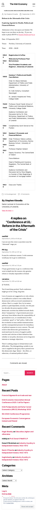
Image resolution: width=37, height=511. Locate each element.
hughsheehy (7, 457)
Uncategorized (11, 194)
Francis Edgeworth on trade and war (17, 395)
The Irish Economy (18, 4)
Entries (6, 494)
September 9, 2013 (28, 14)
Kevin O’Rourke (8, 450)
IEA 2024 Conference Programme (16, 414)
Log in (4, 491)
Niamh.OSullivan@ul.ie (26, 35)
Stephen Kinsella (12, 14)
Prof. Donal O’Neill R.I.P (19, 439)
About (4, 385)
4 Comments (25, 194)
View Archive (7, 211)
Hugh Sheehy (7, 432)
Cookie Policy (10, 503)
